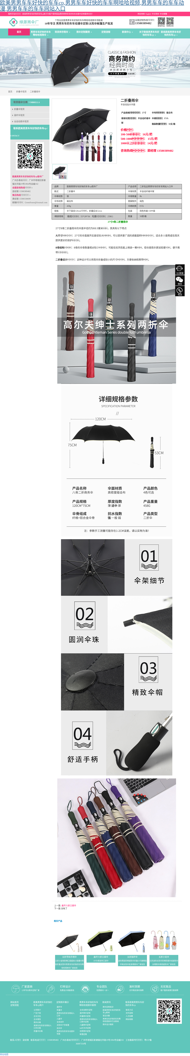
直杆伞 (59, 1007)
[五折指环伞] (132, 940)
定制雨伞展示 (62, 1002)
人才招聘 (129, 1016)
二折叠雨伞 (35, 92)
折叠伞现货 (21, 92)
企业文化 (37, 1016)
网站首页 (14, 1002)
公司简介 (37, 1010)
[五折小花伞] (163, 940)
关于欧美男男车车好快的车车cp (149, 33)
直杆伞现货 (19, 115)
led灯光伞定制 (85, 1028)
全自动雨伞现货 (21, 121)
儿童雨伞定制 (85, 1025)
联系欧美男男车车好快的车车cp (171, 33)
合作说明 (129, 1013)
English (148, 14)
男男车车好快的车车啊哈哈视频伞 (41, 33)
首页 (19, 32)
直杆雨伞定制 (85, 1013)
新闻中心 (127, 32)
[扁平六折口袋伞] (101, 940)
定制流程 (105, 32)
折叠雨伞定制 (85, 1016)
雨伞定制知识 (108, 1007)
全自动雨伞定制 (86, 1010)
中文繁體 (163, 14)
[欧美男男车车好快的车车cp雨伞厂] (24, 22)
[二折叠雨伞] (59, 171)
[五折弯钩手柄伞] (69, 940)
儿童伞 (59, 1019)
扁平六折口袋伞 (68, 905)
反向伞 (59, 1028)
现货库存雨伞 (62, 32)
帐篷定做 (83, 1034)
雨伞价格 (37, 1022)
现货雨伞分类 (20, 102)
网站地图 (141, 14)
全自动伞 (60, 1022)
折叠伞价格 (38, 1031)
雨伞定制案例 (83, 32)
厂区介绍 (37, 1013)
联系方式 (129, 1010)
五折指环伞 (132, 957)
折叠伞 (59, 1010)
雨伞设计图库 (108, 1024)
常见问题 (106, 1016)
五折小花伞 (164, 957)
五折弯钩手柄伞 (69, 957)
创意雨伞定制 (85, 1031)
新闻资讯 (106, 1002)
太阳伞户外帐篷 (63, 1025)
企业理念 (37, 1019)
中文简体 (155, 14)
